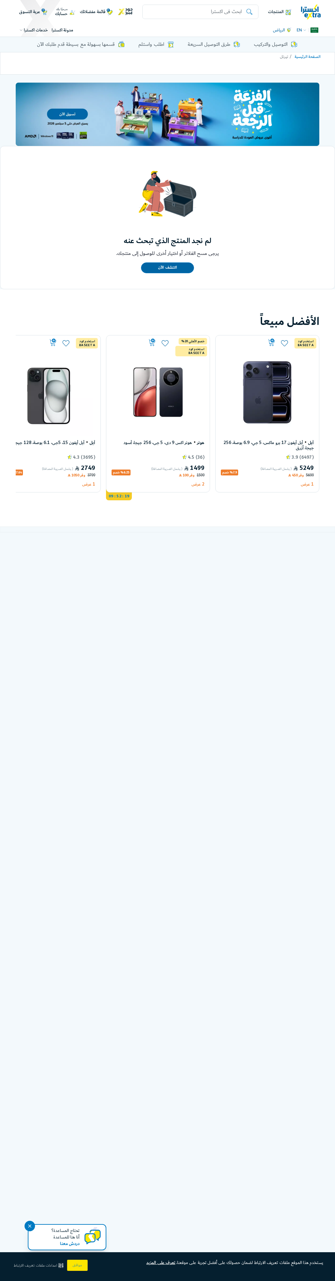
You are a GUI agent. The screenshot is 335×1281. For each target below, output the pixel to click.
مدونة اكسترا (62, 30)
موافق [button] (77, 1265)
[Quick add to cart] (248, 342)
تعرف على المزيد (160, 1262)
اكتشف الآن (167, 267)
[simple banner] (311, 11)
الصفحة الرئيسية (308, 57)
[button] (39, 1265)
